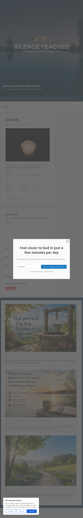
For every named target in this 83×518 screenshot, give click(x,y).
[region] (21, 506)
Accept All (31, 511)
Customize (10, 511)
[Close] (67, 241)
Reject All (21, 511)
